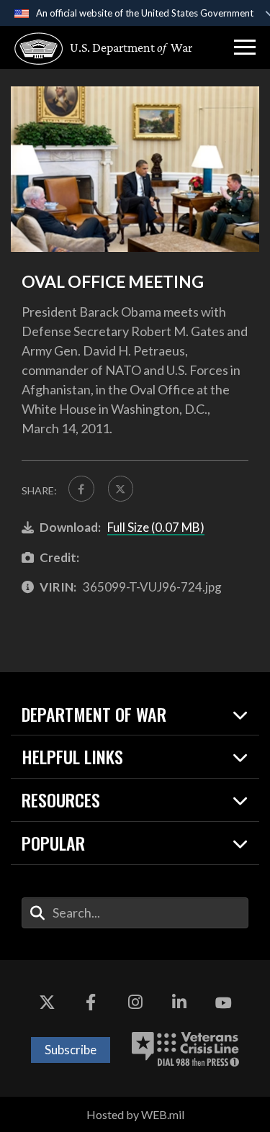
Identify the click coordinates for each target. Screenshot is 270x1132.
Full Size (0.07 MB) (155, 527)
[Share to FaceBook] (81, 489)
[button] (245, 47)
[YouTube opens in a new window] (223, 1003)
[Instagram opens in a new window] (135, 1003)
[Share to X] (121, 489)
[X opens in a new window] (47, 1003)
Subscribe (70, 1049)
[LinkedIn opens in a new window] (179, 1003)
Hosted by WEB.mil (135, 1114)
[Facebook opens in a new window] (91, 1003)
